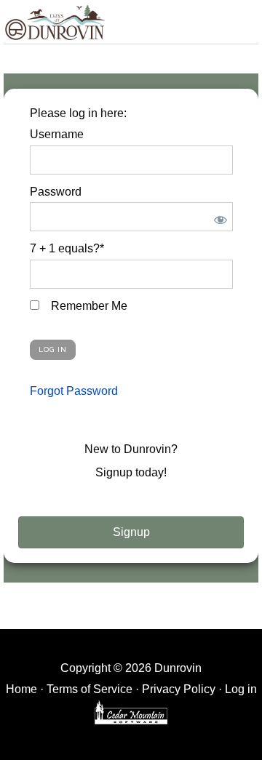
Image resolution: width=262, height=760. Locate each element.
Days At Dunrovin (55, 22)
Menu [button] (242, 19)
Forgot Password (74, 391)
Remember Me (87, 306)
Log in (241, 689)
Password (56, 191)
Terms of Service (89, 689)
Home (21, 689)
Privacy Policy (178, 689)
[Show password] (218, 216)
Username (57, 134)
